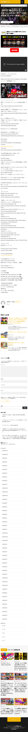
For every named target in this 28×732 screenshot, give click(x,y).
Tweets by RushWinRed (6, 255)
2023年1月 (4, 574)
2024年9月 (4, 499)
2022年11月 (5, 581)
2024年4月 (4, 518)
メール (3, 384)
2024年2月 (4, 525)
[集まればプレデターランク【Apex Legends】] (4, 345)
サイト (2, 390)
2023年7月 (4, 551)
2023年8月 (4, 548)
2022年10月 (5, 585)
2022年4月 (4, 607)
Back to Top (14, 719)
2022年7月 (4, 596)
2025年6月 (4, 469)
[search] (26, 5)
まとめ (3, 625)
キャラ (3, 636)
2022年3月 (4, 611)
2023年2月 (4, 570)
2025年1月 (4, 484)
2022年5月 (4, 604)
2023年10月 (5, 540)
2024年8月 (4, 503)
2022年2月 (4, 615)
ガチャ (3, 633)
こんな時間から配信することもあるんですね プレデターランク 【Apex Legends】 (20, 711)
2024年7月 (4, 506)
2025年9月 (4, 458)
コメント (3, 364)
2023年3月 (4, 566)
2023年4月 (4, 563)
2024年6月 (4, 510)
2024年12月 (5, 488)
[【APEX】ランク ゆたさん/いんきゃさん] (4, 334)
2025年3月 (4, 480)
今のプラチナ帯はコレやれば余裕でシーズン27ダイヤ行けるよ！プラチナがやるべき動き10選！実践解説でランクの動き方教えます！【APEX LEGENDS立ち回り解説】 (14, 437)
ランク (10, 22)
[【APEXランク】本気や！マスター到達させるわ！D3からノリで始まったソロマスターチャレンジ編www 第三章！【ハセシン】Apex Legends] (4, 320)
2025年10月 (5, 454)
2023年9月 (4, 544)
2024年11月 (5, 491)
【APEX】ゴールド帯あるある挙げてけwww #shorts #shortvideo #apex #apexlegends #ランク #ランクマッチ (14, 430)
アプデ (3, 629)
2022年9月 (4, 589)
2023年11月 (5, 536)
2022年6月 (4, 600)
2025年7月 (4, 465)
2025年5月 (4, 473)
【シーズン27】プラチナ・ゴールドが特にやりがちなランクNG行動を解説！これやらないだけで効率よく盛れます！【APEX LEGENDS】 (20, 687)
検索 (2, 406)
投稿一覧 (17, 301)
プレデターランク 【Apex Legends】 (10, 425)
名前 (2, 378)
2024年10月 (5, 495)
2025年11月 (5, 450)
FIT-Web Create (15, 727)
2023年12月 (5, 533)
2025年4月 (4, 477)
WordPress (14, 729)
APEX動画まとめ (17, 726)
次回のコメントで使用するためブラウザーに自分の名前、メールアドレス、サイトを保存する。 (14, 398)
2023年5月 (4, 559)
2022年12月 (5, 577)
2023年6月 (4, 555)
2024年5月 (4, 514)
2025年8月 (4, 462)
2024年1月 (4, 529)
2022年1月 (4, 619)
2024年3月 (4, 521)
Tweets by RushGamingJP (7, 146)
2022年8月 (4, 592)
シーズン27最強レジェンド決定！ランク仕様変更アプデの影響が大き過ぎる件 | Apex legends (7, 711)
